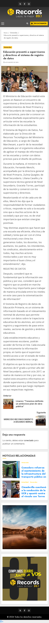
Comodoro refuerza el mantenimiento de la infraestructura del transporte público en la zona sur (33, 473)
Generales (7, 47)
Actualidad (25, 482)
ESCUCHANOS (40, 23)
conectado (29, 440)
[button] (1, 621)
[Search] (27, 23)
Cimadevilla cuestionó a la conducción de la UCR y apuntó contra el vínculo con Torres (33, 491)
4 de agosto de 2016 (11, 62)
